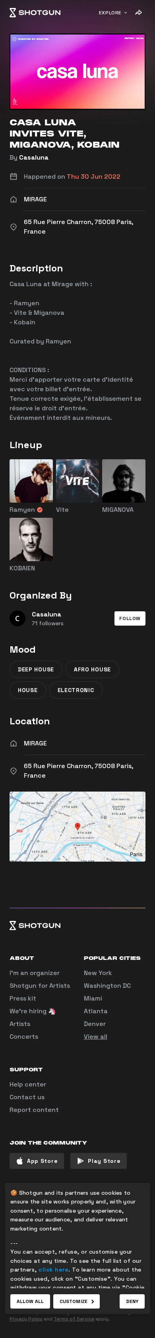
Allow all (30, 1301)
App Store (42, 1160)
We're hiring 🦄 (33, 1011)
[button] (129, 618)
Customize (73, 1301)
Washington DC (107, 985)
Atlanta (96, 1011)
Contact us (27, 1097)
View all (95, 1036)
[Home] (35, 13)
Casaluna (33, 157)
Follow (130, 618)
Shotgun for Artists (40, 985)
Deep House (36, 669)
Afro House (92, 669)
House (28, 690)
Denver (95, 1024)
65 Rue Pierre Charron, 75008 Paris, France (78, 771)
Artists (20, 1024)
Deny (132, 1301)
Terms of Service (74, 1319)
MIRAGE (35, 743)
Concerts (24, 1036)
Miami (93, 998)
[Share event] (138, 13)
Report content (34, 1110)
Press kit (23, 998)
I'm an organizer (35, 973)
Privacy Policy (26, 1319)
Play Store (104, 1160)
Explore (110, 13)
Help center (28, 1084)
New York (98, 973)
